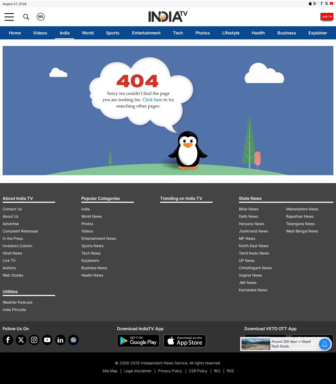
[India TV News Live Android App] (138, 341)
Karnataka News (253, 290)
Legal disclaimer (137, 371)
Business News (94, 268)
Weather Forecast (18, 302)
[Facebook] (8, 340)
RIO (217, 371)
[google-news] (73, 340)
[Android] (315, 3)
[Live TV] (327, 17)
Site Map (109, 371)
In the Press (13, 238)
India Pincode (14, 309)
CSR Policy (198, 371)
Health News (92, 275)
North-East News (253, 245)
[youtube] (47, 340)
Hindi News (12, 253)
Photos (203, 32)
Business (286, 32)
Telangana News (300, 223)
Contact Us (12, 209)
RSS (230, 371)
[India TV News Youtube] (331, 3)
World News (91, 216)
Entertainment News (98, 238)
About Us (10, 216)
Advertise (11, 223)
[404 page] (168, 110)
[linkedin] (60, 340)
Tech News (91, 253)
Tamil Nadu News (254, 253)
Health (258, 32)
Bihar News (248, 209)
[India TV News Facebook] (321, 3)
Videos (40, 32)
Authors (9, 268)
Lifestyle (230, 32)
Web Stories (13, 275)
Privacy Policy (170, 371)
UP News (247, 260)
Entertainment (146, 32)
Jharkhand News (253, 231)
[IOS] (310, 3)
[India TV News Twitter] (326, 3)
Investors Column (17, 245)
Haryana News (251, 223)
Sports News (92, 245)
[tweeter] (21, 340)
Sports (112, 32)
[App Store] (185, 341)
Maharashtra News (302, 209)
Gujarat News (250, 275)
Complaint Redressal (20, 231)
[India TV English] (168, 17)
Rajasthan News (300, 216)
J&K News (247, 282)
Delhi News (248, 216)
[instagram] (34, 340)
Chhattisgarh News (255, 268)
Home (15, 32)
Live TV (9, 260)
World (88, 32)
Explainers (90, 260)
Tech (178, 32)
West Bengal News (302, 231)
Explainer (317, 32)
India (65, 32)
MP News (247, 238)
